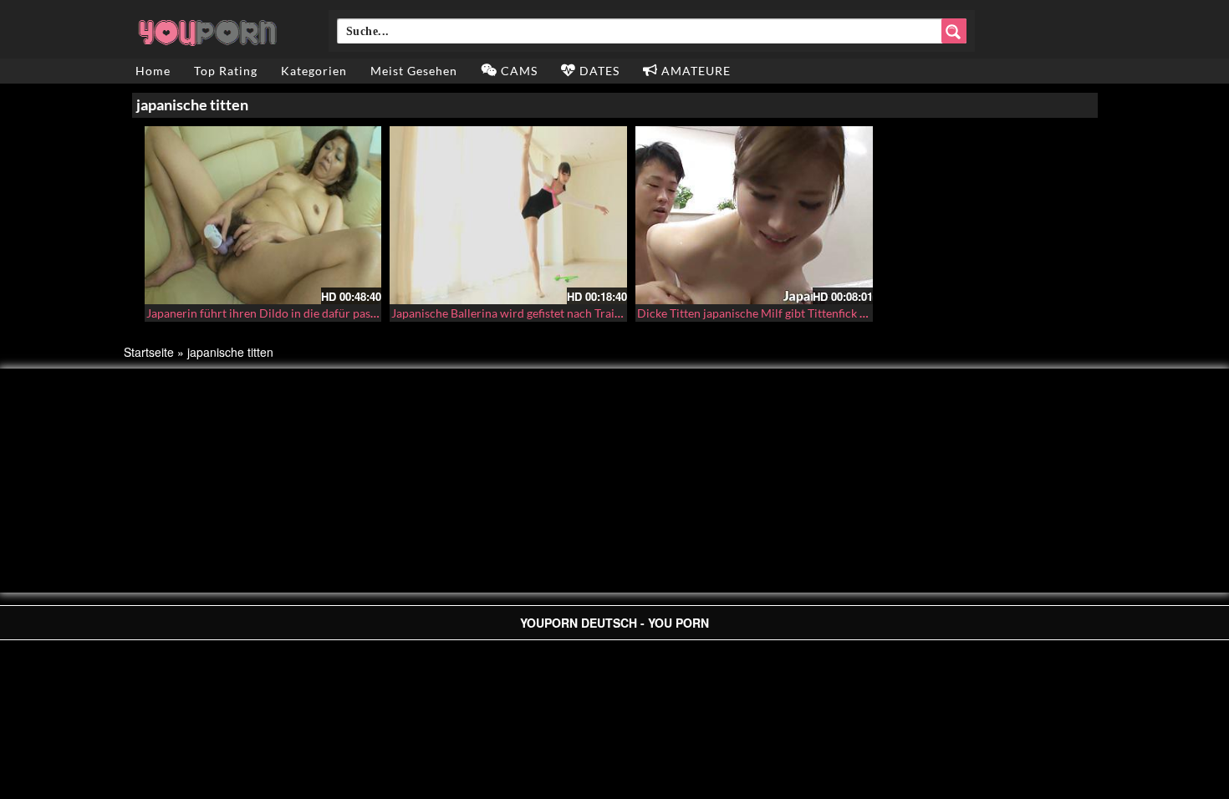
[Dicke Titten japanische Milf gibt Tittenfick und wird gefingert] (754, 215)
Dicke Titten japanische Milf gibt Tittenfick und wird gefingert (796, 313)
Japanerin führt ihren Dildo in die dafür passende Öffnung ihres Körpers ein (342, 313)
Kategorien (314, 71)
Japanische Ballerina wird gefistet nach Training (514, 313)
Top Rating (226, 71)
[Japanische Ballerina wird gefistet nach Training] (508, 215)
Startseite (149, 352)
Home (153, 71)
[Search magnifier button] (953, 30)
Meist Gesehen (413, 71)
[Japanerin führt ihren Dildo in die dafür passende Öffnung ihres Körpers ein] (263, 215)
